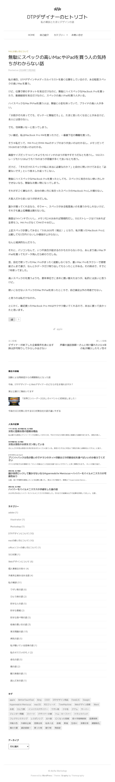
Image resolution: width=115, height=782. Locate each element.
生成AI (74, 723)
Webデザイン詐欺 (82, 704)
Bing (39, 700)
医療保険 (93, 718)
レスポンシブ (37, 718)
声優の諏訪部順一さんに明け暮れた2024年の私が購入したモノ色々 (83, 346)
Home (31, 35)
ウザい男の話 (16, 589)
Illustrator (15, 519)
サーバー (85, 709)
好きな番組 (15, 610)
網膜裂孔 (96, 723)
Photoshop (15, 526)
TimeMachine (65, 704)
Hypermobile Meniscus (20, 704)
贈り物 (48, 727)
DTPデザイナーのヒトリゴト (57, 16)
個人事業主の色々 (16, 568)
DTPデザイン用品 (60, 700)
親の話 (13, 666)
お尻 (12, 709)
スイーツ (31, 713)
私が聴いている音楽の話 (22, 645)
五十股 (49, 718)
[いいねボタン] (11, 319)
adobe (11, 512)
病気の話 (14, 638)
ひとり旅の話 (16, 596)
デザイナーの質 (45, 713)
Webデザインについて (19, 561)
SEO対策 (12, 554)
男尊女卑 (84, 723)
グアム (75, 709)
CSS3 (47, 700)
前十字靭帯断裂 (79, 718)
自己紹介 (44, 35)
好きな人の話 (16, 603)
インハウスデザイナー (38, 709)
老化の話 (14, 659)
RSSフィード (49, 704)
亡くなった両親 (62, 718)
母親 (59, 723)
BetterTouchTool (26, 700)
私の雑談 (12, 582)
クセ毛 (65, 709)
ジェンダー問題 (17, 713)
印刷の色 (14, 723)
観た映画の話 (16, 673)
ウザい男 (55, 709)
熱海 (66, 723)
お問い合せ (77, 35)
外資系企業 (26, 723)
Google (86, 700)
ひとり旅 (21, 709)
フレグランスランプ (18, 718)
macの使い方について (18, 51)
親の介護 (14, 727)
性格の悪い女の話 (18, 624)
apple (59, 329)
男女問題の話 (16, 631)
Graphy (64, 775)
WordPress (47, 775)
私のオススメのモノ (19, 652)
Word (96, 704)
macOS (37, 704)
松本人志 (49, 723)
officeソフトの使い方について (22, 547)
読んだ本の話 (16, 680)
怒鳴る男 (38, 723)
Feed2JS (76, 700)
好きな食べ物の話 (18, 617)
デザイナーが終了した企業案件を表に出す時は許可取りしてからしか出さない (31, 346)
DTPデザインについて (18, 533)
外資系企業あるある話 (18, 575)
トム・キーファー (63, 713)
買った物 (38, 727)
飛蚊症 (58, 727)
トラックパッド (81, 713)
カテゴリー (59, 35)
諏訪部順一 (26, 727)
